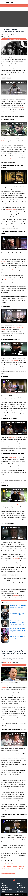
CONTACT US (19, 883)
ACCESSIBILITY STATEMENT (6, 889)
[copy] (10, 37)
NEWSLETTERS (4, 885)
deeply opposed (13, 270)
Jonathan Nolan (21, 107)
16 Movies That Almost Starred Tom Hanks (13, 869)
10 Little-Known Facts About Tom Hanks (13, 866)
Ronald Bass (16, 505)
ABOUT (2, 883)
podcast (10, 754)
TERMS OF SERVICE (21, 887)
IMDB (9, 851)
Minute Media (11, 894)
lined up (3, 141)
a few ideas (3, 261)
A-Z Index (3, 891)
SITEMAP (18, 889)
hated (4, 842)
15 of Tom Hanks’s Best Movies (10, 864)
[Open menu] (2, 2)
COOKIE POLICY (4, 887)
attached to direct (20, 97)
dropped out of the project (7, 158)
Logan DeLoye (7, 662)
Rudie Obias (6, 34)
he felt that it (16, 595)
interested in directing (13, 360)
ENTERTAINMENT (10, 873)
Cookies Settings (20, 891)
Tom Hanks (4, 687)
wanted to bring (13, 437)
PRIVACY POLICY (20, 885)
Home (3, 873)
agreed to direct (13, 457)
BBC (6, 280)
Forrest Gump (22, 693)
